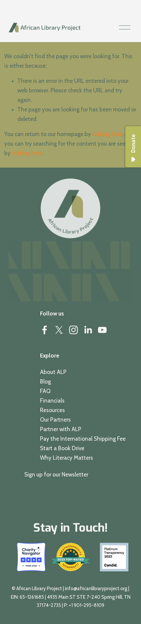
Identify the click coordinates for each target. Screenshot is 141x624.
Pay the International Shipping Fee (83, 438)
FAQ (45, 391)
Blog (45, 381)
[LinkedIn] (87, 330)
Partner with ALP (60, 429)
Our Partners (55, 419)
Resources (52, 410)
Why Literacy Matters (66, 457)
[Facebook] (44, 330)
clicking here (107, 134)
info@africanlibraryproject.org (96, 588)
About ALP (53, 372)
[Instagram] (73, 330)
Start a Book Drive (62, 448)
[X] (59, 330)
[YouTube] (102, 330)
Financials (52, 400)
